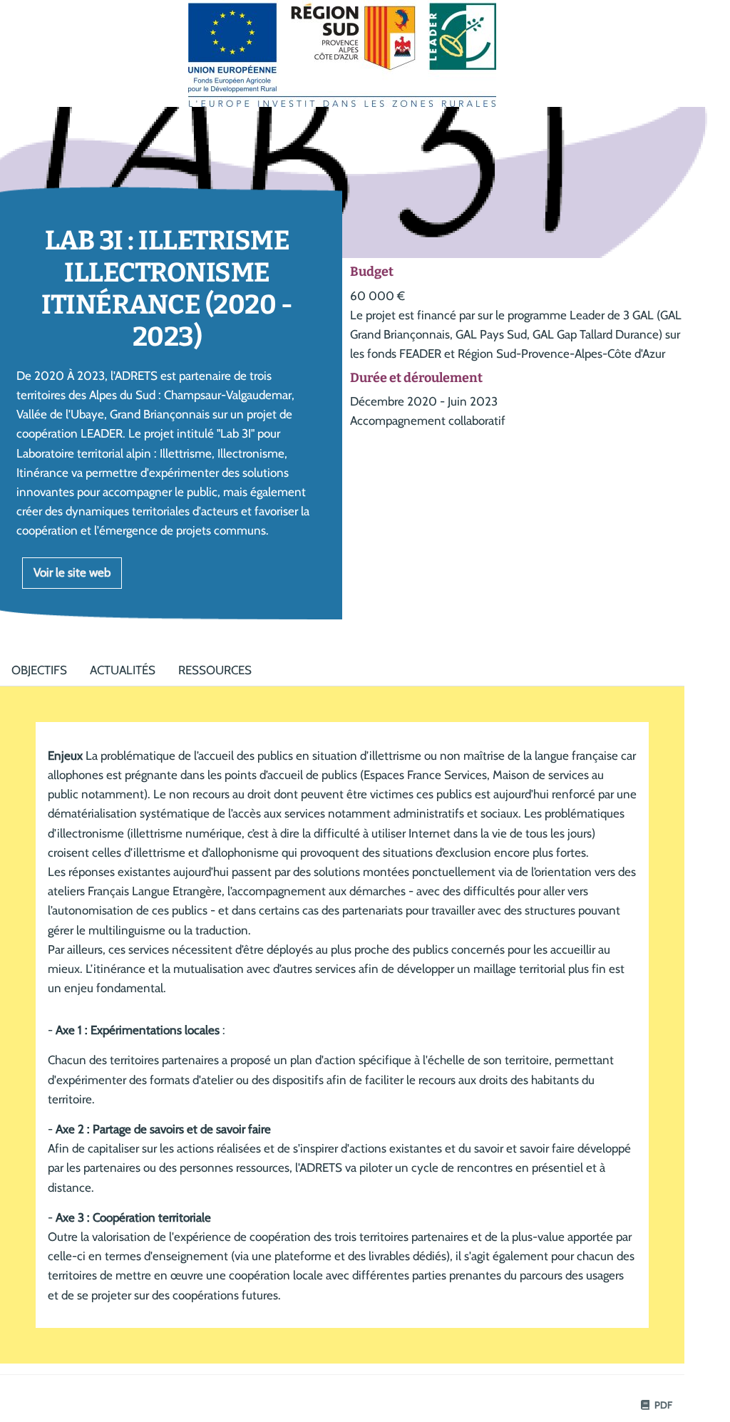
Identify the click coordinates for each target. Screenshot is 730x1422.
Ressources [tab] (215, 670)
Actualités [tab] (122, 670)
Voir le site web (72, 572)
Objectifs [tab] (39, 670)
